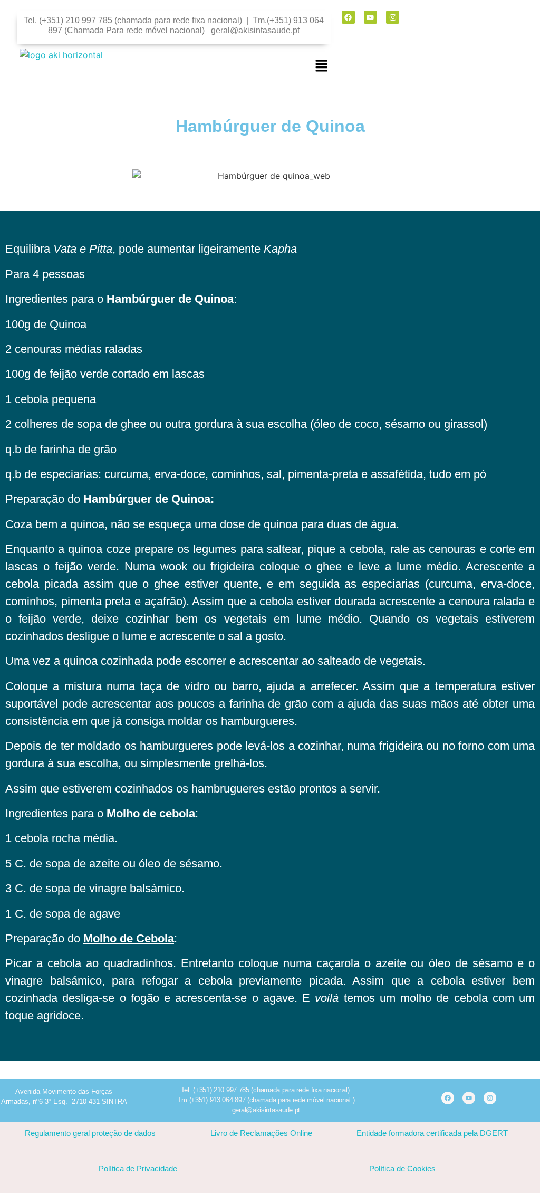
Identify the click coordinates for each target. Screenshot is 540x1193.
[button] (321, 66)
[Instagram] (392, 17)
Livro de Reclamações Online (261, 1133)
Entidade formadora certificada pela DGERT (432, 1133)
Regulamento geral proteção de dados (90, 1133)
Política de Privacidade (138, 1168)
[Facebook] (348, 17)
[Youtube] (370, 17)
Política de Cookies (402, 1168)
